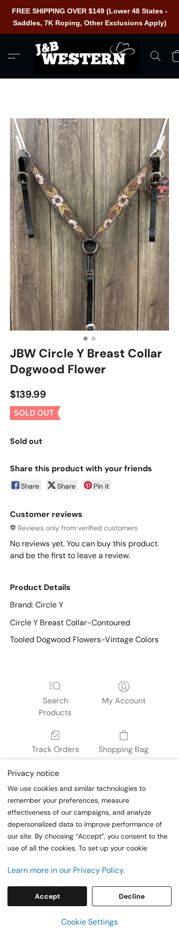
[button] (89, 56)
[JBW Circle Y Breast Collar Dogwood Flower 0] (89, 224)
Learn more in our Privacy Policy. (66, 870)
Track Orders (55, 749)
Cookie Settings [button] (89, 922)
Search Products (55, 706)
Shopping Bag (123, 749)
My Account (124, 700)
